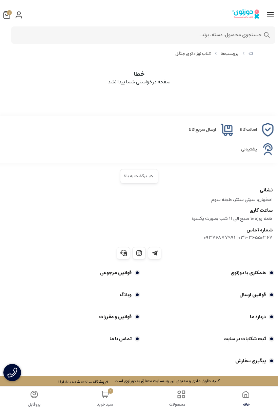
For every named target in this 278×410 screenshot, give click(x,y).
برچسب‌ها (230, 53)
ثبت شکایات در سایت (244, 338)
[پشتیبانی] (123, 253)
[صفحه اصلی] (251, 53)
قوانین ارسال (252, 294)
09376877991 (219, 237)
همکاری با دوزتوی (248, 272)
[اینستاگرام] (139, 253)
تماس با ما (121, 338)
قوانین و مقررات (115, 316)
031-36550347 (256, 237)
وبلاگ (126, 294)
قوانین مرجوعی (116, 272)
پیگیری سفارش (250, 360)
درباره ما (258, 316)
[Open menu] (270, 15)
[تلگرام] (154, 253)
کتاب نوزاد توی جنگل (193, 53)
